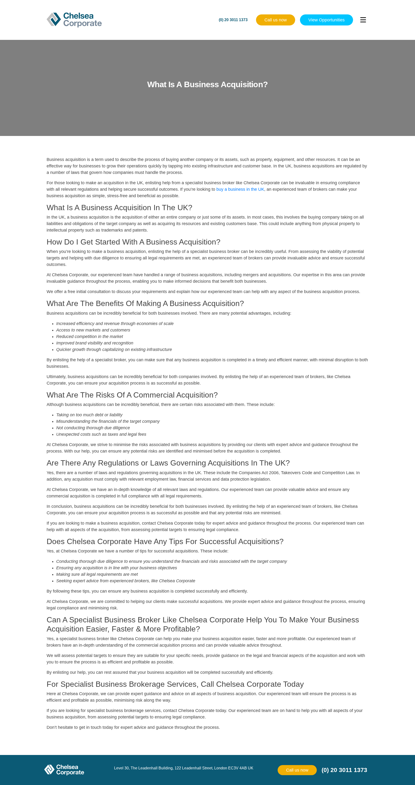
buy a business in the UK (240, 189)
